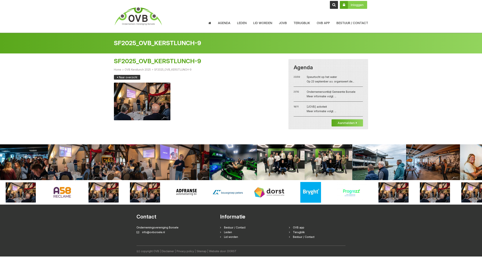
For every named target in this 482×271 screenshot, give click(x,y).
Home (117, 69)
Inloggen (357, 5)
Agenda (224, 23)
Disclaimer (168, 251)
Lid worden (262, 23)
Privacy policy (185, 251)
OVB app (323, 23)
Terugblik (302, 23)
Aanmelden (346, 123)
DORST (231, 251)
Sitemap (202, 251)
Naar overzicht (128, 77)
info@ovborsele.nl (153, 232)
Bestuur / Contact (352, 23)
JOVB (283, 23)
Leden (242, 23)
